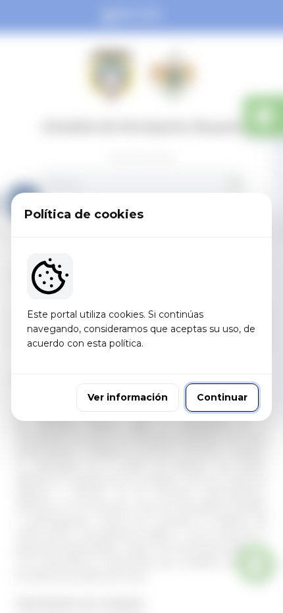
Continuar (222, 397)
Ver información (128, 397)
